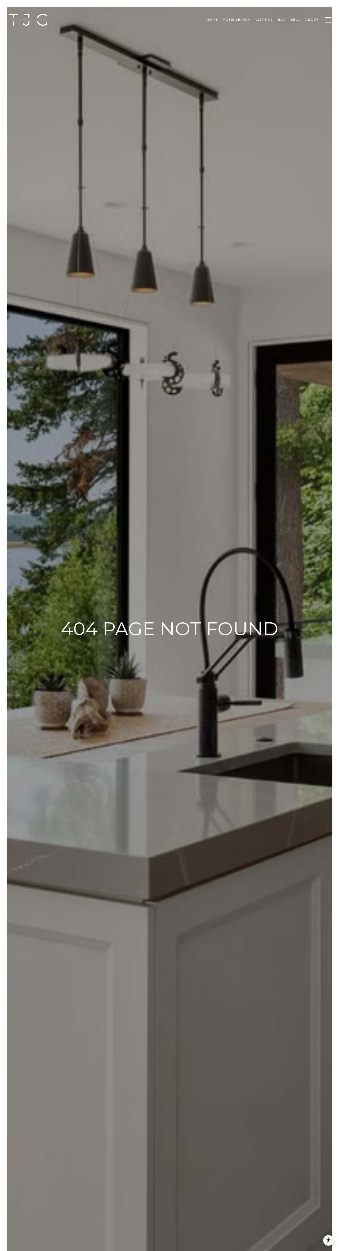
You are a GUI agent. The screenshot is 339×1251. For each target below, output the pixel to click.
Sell (295, 19)
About (312, 19)
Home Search (237, 19)
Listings (264, 19)
